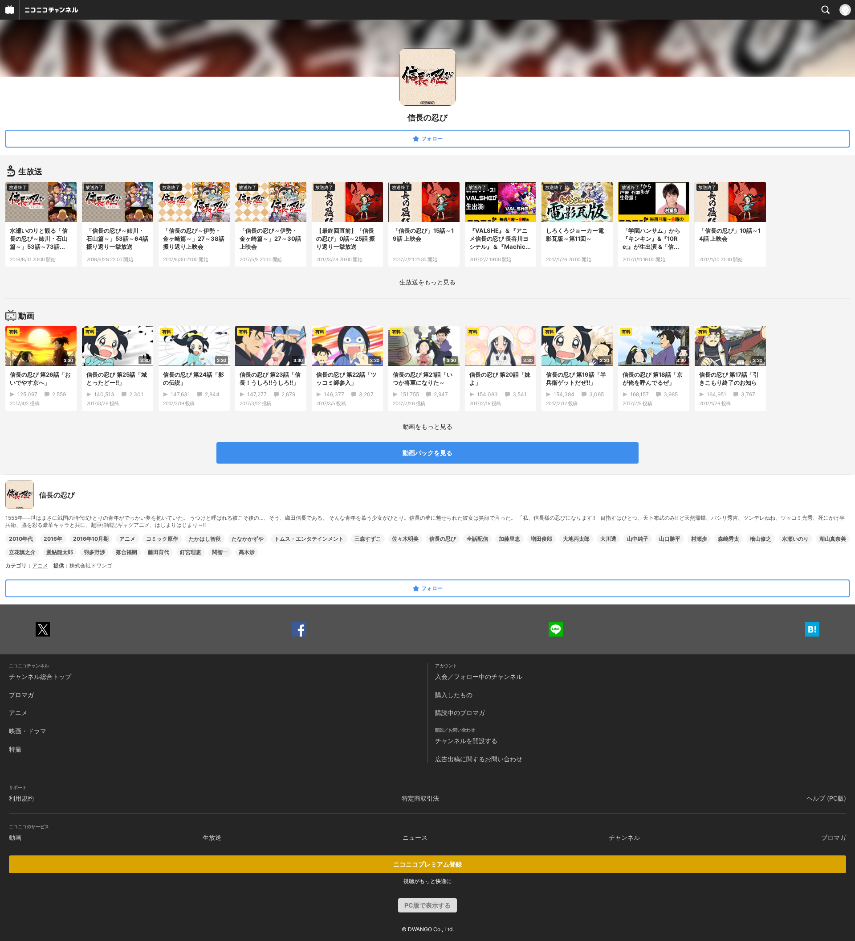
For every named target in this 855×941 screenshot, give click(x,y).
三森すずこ (367, 538)
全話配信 (477, 538)
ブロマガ (21, 695)
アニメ (127, 538)
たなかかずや (248, 538)
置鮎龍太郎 (59, 552)
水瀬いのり (795, 538)
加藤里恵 (509, 538)
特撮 (15, 749)
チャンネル (624, 837)
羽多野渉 (94, 552)
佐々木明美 (405, 538)
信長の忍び (442, 538)
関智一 (220, 552)
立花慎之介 (22, 552)
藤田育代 (158, 552)
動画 (15, 837)
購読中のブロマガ (460, 712)
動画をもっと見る (427, 426)
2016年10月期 (91, 538)
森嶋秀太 (728, 538)
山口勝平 (669, 538)
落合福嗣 (126, 552)
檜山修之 (760, 538)
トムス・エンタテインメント (309, 538)
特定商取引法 (420, 798)
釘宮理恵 (190, 552)
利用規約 (21, 798)
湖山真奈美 (832, 538)
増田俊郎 (541, 538)
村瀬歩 (699, 538)
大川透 (608, 538)
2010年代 (21, 538)
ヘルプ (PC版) (826, 798)
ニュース (415, 837)
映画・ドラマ (27, 731)
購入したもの (453, 695)
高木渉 (247, 552)
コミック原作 (162, 538)
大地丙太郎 (576, 538)
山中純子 (637, 538)
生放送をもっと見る (427, 282)
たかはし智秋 (205, 538)
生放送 (212, 837)
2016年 (53, 538)
